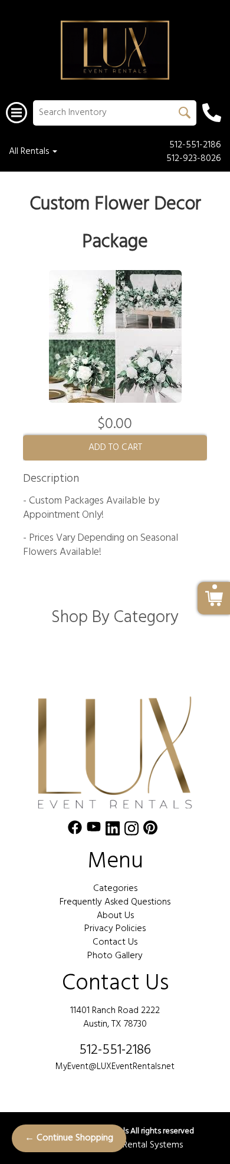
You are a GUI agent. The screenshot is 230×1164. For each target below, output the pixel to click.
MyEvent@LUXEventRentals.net (115, 1067)
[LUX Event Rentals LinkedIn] (113, 830)
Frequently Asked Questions (115, 902)
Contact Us (115, 942)
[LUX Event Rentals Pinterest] (150, 830)
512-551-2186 (195, 145)
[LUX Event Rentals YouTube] (94, 830)
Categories (115, 888)
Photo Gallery (115, 956)
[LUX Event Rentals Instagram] (131, 830)
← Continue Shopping (69, 1138)
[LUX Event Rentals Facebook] (75, 830)
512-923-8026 (193, 159)
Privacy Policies (115, 928)
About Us (115, 915)
